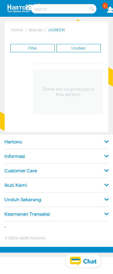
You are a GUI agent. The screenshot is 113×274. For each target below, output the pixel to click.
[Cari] (92, 9)
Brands (35, 29)
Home (17, 29)
